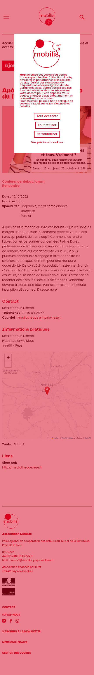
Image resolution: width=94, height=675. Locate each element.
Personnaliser (47, 134)
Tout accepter (47, 116)
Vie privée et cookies (47, 142)
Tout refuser (47, 125)
